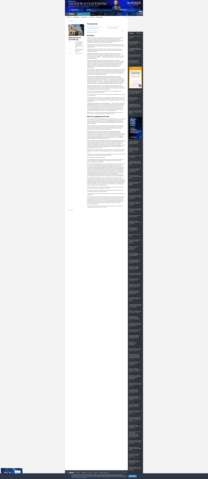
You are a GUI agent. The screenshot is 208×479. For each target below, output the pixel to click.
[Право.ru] (71, 472)
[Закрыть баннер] (22, 469)
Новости (131, 33)
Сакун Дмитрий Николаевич (112, 27)
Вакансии (96, 472)
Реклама (90, 472)
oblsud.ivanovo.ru (78, 53)
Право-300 (69, 17)
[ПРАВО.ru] (71, 14)
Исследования (99, 17)
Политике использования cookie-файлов (79, 477)
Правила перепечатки (104, 472)
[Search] (126, 17)
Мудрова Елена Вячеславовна (93, 27)
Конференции (76, 17)
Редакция (78, 472)
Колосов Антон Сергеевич (92, 32)
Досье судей (84, 17)
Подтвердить (132, 476)
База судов (91, 17)
